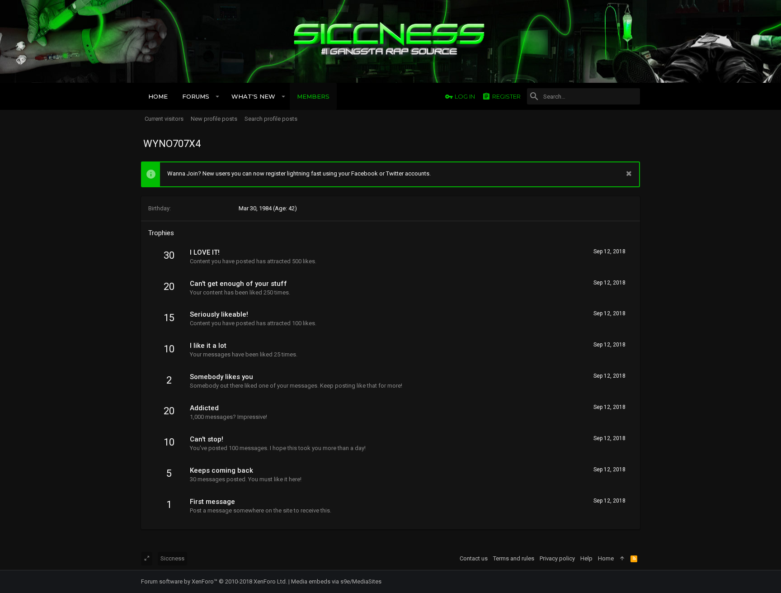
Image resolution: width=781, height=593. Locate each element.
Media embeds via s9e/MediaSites (336, 581)
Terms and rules (513, 558)
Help (586, 558)
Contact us (474, 558)
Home (606, 558)
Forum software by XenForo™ (214, 581)
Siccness (172, 558)
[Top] (622, 558)
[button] (217, 96)
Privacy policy (557, 558)
